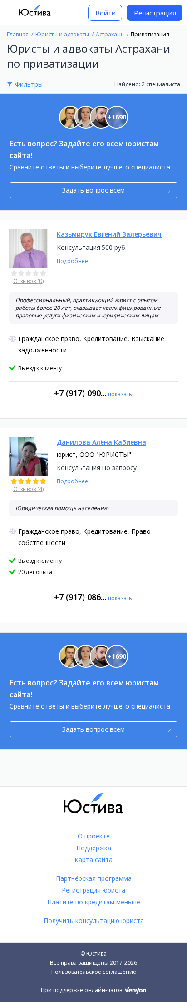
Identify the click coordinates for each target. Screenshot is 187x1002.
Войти (105, 12)
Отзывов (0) (28, 281)
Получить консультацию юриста (94, 920)
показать (120, 394)
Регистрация (155, 12)
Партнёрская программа (94, 878)
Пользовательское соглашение (93, 972)
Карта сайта (93, 859)
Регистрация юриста (93, 890)
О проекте (94, 836)
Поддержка (93, 847)
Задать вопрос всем (93, 190)
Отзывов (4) (28, 489)
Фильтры (29, 84)
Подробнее (72, 261)
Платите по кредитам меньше (93, 902)
